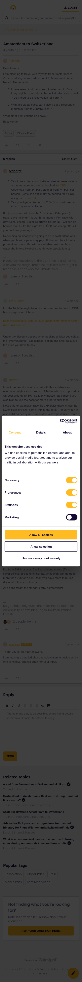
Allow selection (41, 546)
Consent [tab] (15, 432)
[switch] (71, 492)
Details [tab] (41, 432)
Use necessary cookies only (41, 558)
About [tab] (67, 432)
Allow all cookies (41, 535)
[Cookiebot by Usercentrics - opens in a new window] (60, 421)
